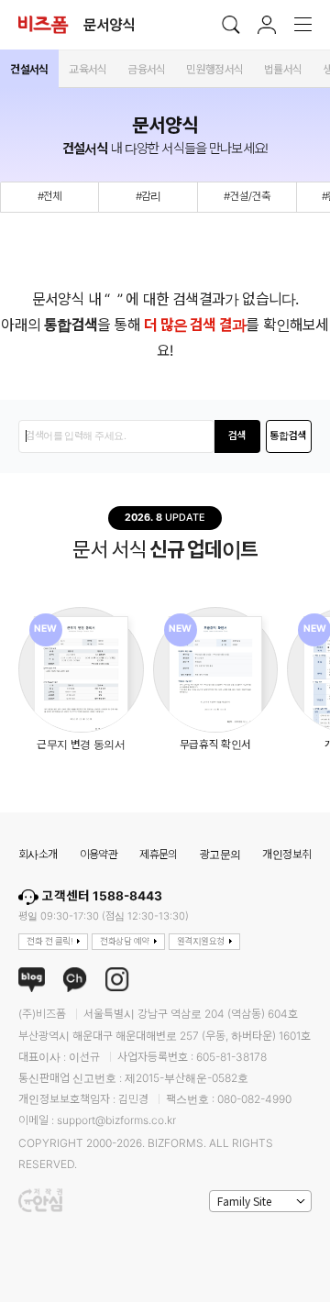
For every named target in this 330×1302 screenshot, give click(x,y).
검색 (237, 436)
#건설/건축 (247, 196)
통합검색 (288, 436)
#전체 (50, 196)
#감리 (148, 196)
